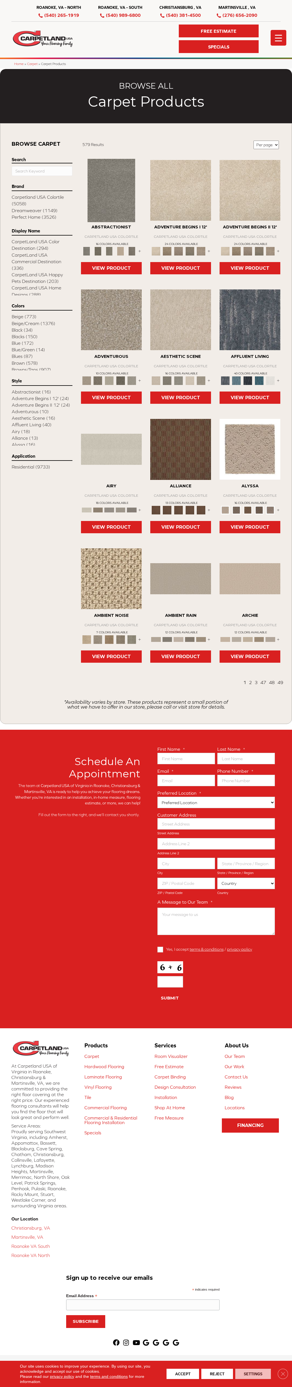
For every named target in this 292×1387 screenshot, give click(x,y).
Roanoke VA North (30, 1255)
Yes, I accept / (209, 949)
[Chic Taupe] (270, 639)
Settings (253, 1374)
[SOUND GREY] (190, 251)
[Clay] (132, 510)
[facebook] (116, 1343)
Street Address (168, 833)
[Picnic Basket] (109, 639)
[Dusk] (250, 319)
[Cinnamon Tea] (109, 251)
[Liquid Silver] (132, 639)
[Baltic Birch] (132, 251)
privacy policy (239, 949)
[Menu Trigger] (278, 38)
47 (263, 682)
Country (222, 893)
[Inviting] (120, 380)
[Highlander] (120, 639)
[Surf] (237, 380)
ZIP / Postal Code (169, 893)
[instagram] (126, 1343)
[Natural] (178, 639)
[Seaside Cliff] (178, 380)
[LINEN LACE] (180, 190)
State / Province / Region (235, 873)
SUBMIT (170, 998)
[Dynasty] (248, 380)
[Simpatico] (201, 510)
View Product (111, 268)
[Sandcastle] (111, 578)
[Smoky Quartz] (98, 251)
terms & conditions (207, 949)
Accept (182, 1374)
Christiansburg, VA (30, 1227)
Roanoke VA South (30, 1246)
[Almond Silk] (180, 578)
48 (272, 682)
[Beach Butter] (180, 319)
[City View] (167, 380)
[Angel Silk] (270, 510)
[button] (219, 31)
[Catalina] (259, 510)
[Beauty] (98, 380)
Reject (217, 1374)
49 (280, 682)
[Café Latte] (248, 639)
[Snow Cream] (190, 380)
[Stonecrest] (259, 639)
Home (19, 64)
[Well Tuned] (190, 510)
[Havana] (111, 190)
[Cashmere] (120, 251)
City (160, 873)
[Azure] (259, 380)
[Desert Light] (120, 510)
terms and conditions (109, 1376)
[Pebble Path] (98, 510)
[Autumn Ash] (98, 639)
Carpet (32, 64)
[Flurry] (270, 380)
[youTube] (136, 1343)
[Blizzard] (111, 449)
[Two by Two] (178, 510)
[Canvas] (237, 510)
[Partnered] (167, 510)
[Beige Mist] (237, 639)
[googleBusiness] (146, 1343)
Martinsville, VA (27, 1237)
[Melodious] (180, 449)
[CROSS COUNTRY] (167, 251)
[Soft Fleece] (109, 510)
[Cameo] (201, 639)
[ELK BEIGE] (201, 251)
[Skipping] (201, 380)
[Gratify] (111, 319)
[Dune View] (250, 578)
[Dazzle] (109, 380)
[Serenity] (250, 449)
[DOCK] (178, 251)
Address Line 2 (168, 853)
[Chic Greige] (190, 639)
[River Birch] (167, 639)
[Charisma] (132, 380)
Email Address (81, 1296)
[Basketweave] (248, 510)
